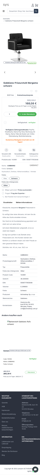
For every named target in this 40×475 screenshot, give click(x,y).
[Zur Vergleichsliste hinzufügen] (36, 91)
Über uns (5, 422)
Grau (5, 178)
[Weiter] (35, 72)
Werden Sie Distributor (9, 451)
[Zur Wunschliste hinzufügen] (31, 91)
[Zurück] (4, 72)
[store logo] (11, 5)
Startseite (6, 19)
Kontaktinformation (8, 418)
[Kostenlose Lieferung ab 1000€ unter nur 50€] (20, 333)
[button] (35, 469)
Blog (3, 455)
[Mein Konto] (32, 5)
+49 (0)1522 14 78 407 (30, 415)
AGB (3, 406)
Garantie (5, 403)
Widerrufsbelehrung (9, 414)
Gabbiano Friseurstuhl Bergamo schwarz (19, 21)
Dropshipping (6, 447)
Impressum (6, 410)
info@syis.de (26, 421)
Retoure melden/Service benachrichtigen (7, 428)
